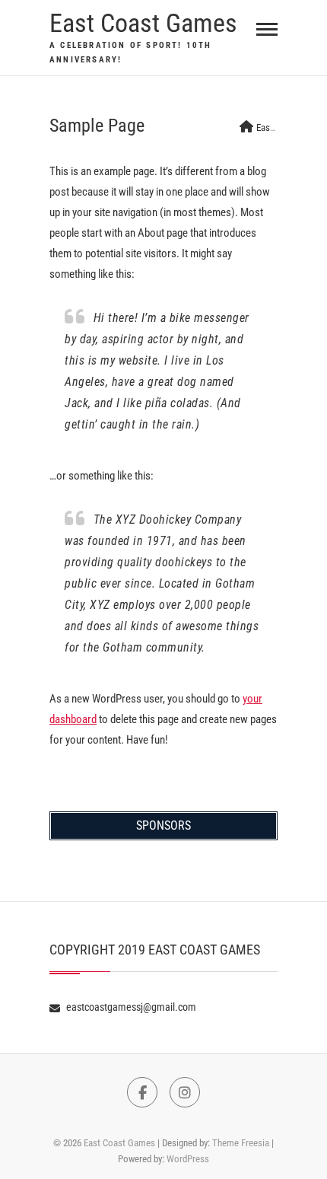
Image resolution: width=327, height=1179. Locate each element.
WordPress (188, 1159)
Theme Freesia (240, 1143)
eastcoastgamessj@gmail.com (130, 1007)
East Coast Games (143, 23)
